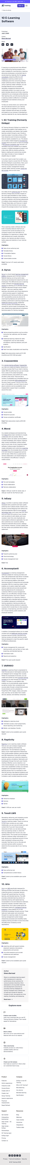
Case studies (20, 1120)
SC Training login (6, 1133)
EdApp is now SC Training (21, 1081)
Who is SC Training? (22, 1085)
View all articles (7, 10)
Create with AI (6, 1091)
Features (4, 1080)
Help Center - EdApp (5, 1127)
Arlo (3, 888)
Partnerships (5, 1130)
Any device (19, 1090)
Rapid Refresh (6, 1105)
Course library (6, 1088)
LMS (8, 888)
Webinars (19, 1117)
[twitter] (15, 1156)
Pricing (4, 1138)
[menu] (26, 6)
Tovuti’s (4, 821)
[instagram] (20, 1156)
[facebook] (17, 1156)
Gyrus (3, 274)
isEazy (4, 503)
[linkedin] (10, 1156)
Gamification (20, 1095)
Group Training (6, 1096)
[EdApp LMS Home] (6, 5)
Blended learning (21, 1092)
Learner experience (7, 1098)
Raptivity (4, 744)
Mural (6, 435)
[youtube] (12, 1156)
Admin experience (7, 1083)
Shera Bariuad (6, 38)
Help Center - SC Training (6, 1122)
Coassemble (23, 365)
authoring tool (16, 192)
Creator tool (5, 1093)
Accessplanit (5, 573)
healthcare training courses (9, 302)
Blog (17, 1115)
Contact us (5, 1140)
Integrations (19, 1125)
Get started (5, 1115)
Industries (19, 1122)
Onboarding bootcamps (5, 1118)
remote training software (11, 365)
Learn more (20, 1)
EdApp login (5, 1135)
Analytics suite (6, 1086)
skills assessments (20, 380)
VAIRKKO (4, 670)
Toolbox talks (20, 1127)
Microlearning (20, 1087)
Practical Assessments (5, 1102)
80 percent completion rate (11, 144)
